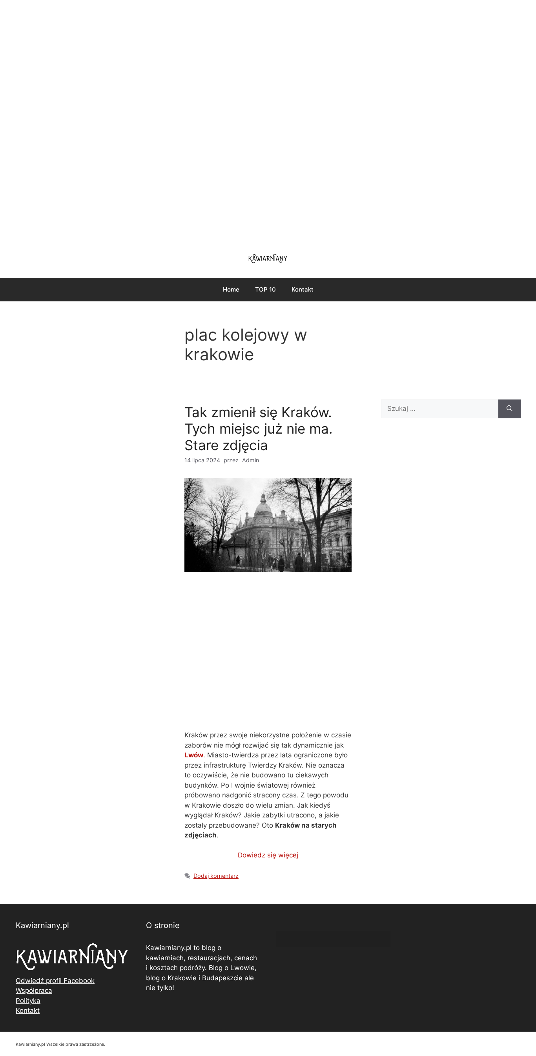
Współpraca (34, 990)
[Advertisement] (268, 121)
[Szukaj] (509, 408)
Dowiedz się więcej (268, 855)
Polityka (28, 1001)
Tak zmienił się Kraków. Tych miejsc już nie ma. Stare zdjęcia (258, 428)
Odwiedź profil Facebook (55, 981)
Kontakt (303, 289)
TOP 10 (265, 289)
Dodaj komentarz (216, 875)
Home (231, 289)
